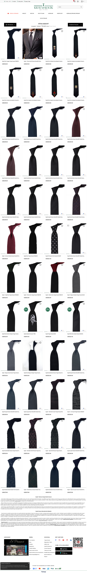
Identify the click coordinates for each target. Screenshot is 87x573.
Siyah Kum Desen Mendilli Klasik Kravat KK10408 (76, 217)
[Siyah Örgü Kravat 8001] (54, 316)
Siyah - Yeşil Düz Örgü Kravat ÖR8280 (10, 294)
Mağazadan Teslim (48, 542)
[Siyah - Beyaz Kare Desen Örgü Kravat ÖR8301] (11, 355)
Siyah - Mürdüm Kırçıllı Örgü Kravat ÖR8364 (54, 411)
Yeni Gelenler (32, 540)
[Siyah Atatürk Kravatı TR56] (32, 316)
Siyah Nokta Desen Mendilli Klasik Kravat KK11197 (11, 139)
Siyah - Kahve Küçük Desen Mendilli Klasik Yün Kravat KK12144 (76, 489)
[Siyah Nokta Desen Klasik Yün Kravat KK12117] (11, 472)
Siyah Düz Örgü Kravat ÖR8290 (31, 256)
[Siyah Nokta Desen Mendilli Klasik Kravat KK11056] (54, 122)
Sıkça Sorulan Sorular (33, 550)
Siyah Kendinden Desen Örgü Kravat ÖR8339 (54, 372)
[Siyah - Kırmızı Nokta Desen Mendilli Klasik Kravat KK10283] (11, 238)
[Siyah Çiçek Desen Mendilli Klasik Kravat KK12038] (76, 433)
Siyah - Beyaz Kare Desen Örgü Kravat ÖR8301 (11, 372)
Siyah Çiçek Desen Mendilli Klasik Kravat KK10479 (54, 217)
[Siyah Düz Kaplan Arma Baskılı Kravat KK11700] (32, 83)
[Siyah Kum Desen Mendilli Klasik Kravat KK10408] (76, 199)
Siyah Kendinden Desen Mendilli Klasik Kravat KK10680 (32, 217)
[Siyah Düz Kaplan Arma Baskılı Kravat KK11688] (76, 44)
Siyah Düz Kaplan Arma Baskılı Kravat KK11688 (76, 61)
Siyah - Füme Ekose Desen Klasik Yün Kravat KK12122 (32, 489)
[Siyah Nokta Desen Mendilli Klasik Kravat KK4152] (76, 238)
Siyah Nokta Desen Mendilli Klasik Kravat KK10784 (76, 139)
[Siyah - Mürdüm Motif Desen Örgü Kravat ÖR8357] (32, 433)
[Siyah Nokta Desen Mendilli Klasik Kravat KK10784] (76, 122)
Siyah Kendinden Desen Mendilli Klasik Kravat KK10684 (76, 178)
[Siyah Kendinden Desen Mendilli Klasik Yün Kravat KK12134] (54, 472)
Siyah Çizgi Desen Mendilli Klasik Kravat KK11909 (32, 411)
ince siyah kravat (43, 520)
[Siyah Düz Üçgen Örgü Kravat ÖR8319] (11, 44)
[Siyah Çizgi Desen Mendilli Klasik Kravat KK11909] (32, 394)
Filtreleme (10, 24)
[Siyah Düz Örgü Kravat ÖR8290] (32, 238)
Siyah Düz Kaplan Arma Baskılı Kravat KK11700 (32, 100)
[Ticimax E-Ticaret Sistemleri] (43, 572)
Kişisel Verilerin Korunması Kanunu (36, 552)
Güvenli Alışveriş (47, 548)
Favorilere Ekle (19, 31)
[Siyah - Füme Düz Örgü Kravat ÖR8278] (32, 277)
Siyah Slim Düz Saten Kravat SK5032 (75, 333)
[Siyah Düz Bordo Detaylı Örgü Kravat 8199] (11, 316)
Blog (30, 542)
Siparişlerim (31, 546)
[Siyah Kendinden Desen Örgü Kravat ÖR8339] (54, 355)
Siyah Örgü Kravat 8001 (51, 333)
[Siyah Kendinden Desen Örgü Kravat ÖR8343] (11, 433)
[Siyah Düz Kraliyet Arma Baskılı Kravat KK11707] (76, 83)
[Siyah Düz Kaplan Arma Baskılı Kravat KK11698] (54, 83)
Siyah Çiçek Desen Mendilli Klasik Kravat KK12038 (76, 450)
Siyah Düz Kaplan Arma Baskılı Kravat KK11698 (54, 100)
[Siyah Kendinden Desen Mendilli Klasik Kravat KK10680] (32, 199)
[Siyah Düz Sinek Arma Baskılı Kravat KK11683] (11, 83)
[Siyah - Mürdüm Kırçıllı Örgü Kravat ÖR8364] (54, 394)
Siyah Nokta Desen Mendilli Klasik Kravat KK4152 (76, 256)
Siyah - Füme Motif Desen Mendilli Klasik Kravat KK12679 (32, 61)
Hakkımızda (46, 544)
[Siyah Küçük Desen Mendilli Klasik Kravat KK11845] (76, 355)
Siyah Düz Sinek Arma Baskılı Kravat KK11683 (11, 100)
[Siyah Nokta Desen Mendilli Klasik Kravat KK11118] (32, 122)
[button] (3, 409)
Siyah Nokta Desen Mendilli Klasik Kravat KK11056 (54, 139)
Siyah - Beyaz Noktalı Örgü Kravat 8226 (76, 294)
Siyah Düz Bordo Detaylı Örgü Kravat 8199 (11, 333)
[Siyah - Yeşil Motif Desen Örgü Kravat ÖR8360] (54, 433)
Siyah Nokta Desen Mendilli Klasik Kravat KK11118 (32, 139)
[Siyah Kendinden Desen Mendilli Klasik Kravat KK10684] (76, 160)
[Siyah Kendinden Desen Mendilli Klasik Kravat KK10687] (54, 160)
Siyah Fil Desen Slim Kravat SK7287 (53, 256)
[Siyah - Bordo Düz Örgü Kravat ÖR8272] (54, 277)
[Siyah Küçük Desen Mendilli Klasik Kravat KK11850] (11, 394)
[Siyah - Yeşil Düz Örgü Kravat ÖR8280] (11, 277)
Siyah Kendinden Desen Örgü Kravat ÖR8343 (11, 450)
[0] (82, 1)
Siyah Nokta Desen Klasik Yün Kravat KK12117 (11, 489)
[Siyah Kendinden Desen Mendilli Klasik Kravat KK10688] (32, 160)
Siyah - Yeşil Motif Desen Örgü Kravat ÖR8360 (54, 450)
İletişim (45, 556)
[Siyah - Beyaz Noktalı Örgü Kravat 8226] (76, 277)
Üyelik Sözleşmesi (48, 546)
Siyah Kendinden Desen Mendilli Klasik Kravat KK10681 (11, 217)
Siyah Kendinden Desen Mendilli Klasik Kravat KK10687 (54, 178)
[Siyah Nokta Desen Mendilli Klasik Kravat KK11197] (11, 122)
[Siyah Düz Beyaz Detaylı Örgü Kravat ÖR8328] (32, 355)
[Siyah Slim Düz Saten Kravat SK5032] (76, 316)
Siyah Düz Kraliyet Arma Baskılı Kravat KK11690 (54, 61)
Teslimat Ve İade (47, 550)
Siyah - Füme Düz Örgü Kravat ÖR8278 (32, 294)
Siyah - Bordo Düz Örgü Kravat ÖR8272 (54, 294)
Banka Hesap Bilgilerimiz (34, 554)
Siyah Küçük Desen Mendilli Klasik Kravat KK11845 (76, 372)
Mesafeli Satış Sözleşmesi (49, 552)
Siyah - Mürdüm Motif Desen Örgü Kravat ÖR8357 (32, 450)
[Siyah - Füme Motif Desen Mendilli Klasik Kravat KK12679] (32, 44)
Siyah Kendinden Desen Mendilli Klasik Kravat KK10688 (32, 178)
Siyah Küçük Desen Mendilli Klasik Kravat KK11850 (11, 411)
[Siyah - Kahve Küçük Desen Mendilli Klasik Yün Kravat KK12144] (76, 472)
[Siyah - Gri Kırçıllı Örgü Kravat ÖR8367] (76, 394)
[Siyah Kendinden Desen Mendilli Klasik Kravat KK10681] (11, 199)
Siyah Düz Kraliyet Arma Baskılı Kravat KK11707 (76, 100)
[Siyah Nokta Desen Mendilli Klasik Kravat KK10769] (11, 160)
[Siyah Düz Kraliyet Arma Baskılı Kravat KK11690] (54, 44)
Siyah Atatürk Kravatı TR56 (29, 333)
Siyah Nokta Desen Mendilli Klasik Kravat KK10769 (11, 178)
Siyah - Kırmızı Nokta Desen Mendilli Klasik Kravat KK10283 (11, 256)
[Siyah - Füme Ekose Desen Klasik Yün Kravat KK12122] (32, 472)
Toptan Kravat (47, 540)
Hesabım (31, 544)
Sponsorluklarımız (48, 554)
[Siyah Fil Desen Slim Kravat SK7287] (54, 238)
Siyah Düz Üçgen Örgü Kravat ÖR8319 (10, 61)
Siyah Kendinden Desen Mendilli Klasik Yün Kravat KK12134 (54, 489)
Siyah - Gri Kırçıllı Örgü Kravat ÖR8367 (75, 411)
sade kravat (17, 501)
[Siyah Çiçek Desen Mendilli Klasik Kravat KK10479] (54, 199)
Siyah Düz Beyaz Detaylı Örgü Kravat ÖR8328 (32, 372)
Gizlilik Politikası (32, 548)
